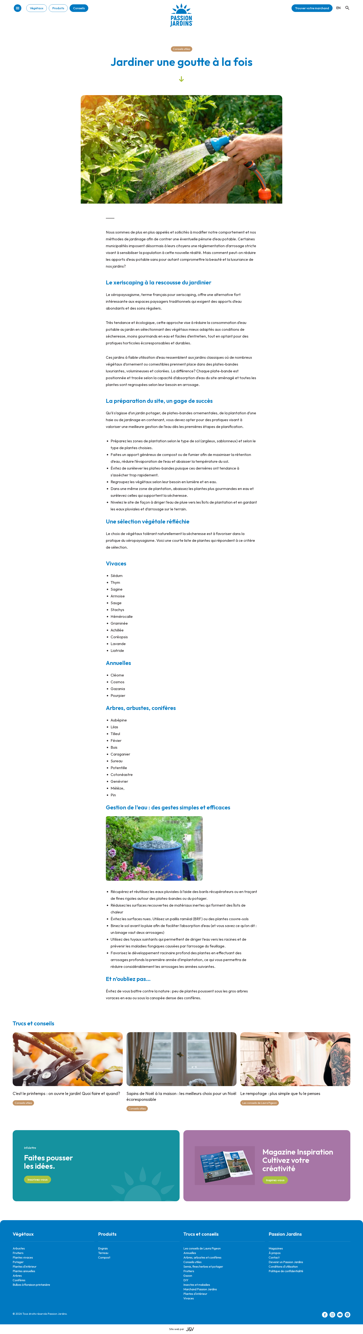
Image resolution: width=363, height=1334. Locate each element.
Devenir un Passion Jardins (286, 1262)
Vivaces (188, 1298)
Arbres (17, 1275)
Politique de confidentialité (286, 1271)
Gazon (187, 1275)
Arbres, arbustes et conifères (202, 1257)
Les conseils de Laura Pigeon (259, 1103)
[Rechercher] (345, 4)
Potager (18, 1262)
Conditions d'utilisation (283, 1266)
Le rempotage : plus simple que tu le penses (280, 1093)
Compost (104, 1257)
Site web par (176, 1329)
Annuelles (189, 1253)
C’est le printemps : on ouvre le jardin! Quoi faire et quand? (66, 1093)
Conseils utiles (181, 49)
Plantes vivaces (23, 1257)
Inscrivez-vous (37, 1179)
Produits (58, 8)
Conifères (19, 1280)
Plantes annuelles (24, 1271)
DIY (185, 1280)
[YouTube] (340, 1315)
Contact (274, 1257)
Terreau (103, 1253)
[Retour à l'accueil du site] (181, 18)
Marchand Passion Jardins (200, 1289)
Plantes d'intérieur (24, 1266)
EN (338, 8)
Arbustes (19, 1248)
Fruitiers (18, 1253)
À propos (275, 1253)
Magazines (276, 1248)
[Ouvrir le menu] (17, 8)
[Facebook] (325, 1315)
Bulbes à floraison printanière (31, 1285)
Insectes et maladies (196, 1285)
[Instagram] (332, 1315)
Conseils (79, 8)
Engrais (103, 1248)
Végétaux (36, 8)
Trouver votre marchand (312, 8)
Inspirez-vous (275, 1180)
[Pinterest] (347, 1315)
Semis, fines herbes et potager (203, 1266)
